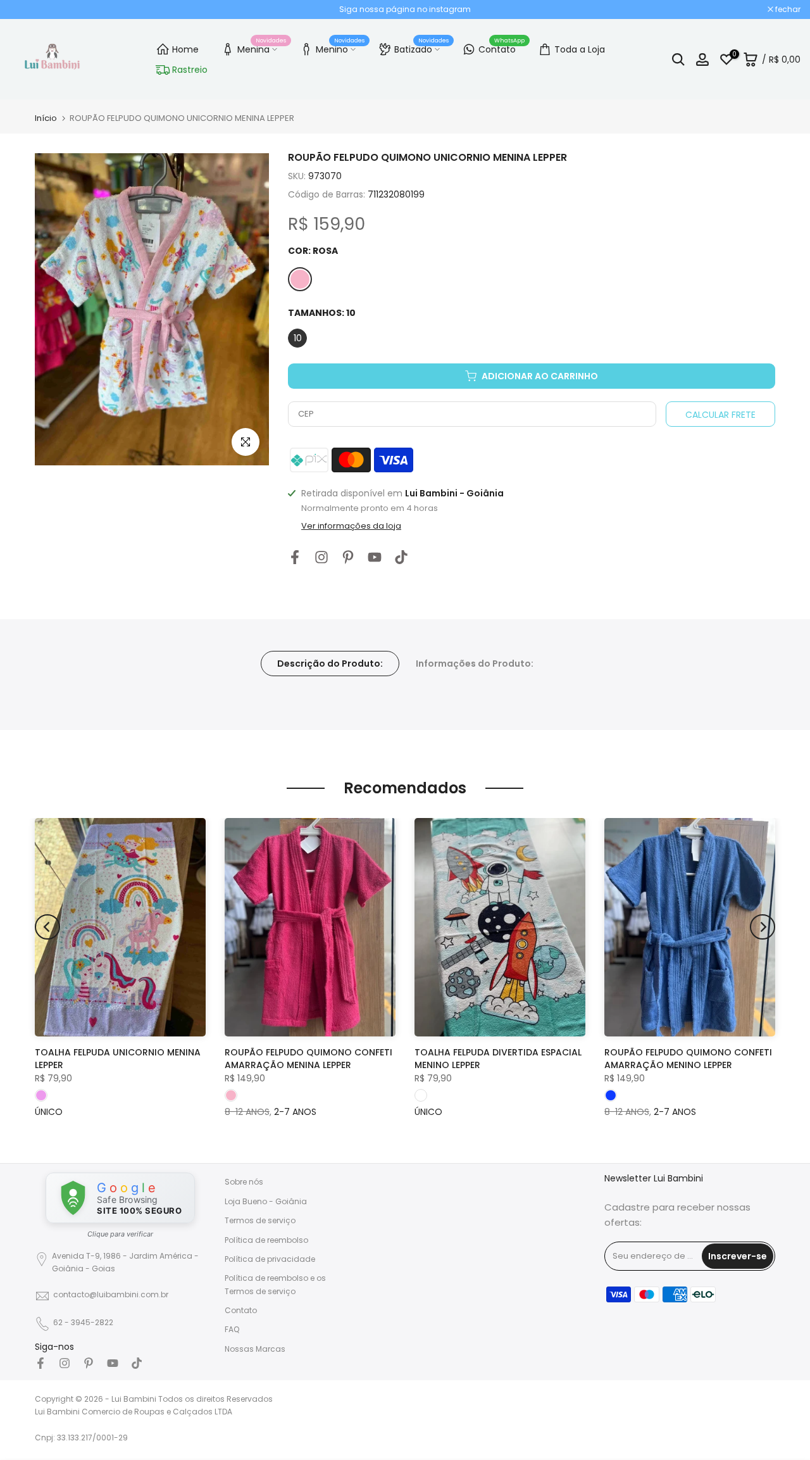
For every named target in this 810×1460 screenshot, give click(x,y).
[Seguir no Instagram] (321, 557)
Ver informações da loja (351, 526)
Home (185, 49)
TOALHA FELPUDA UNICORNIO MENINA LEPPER (118, 1058)
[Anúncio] (405, 9)
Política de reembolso (266, 1240)
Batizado (421, 47)
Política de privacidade (270, 1259)
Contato (501, 47)
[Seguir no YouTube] (375, 557)
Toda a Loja (579, 49)
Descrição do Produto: (330, 663)
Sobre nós (244, 1181)
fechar (28, 9)
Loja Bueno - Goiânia (266, 1201)
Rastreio (190, 69)
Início (46, 118)
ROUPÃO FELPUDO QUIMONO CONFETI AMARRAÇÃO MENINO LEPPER (688, 1058)
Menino (340, 47)
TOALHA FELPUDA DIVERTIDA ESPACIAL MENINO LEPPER (498, 1058)
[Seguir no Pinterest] (348, 557)
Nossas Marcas (255, 1349)
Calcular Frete (720, 414)
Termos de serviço (260, 1220)
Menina (262, 47)
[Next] (762, 927)
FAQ (232, 1329)
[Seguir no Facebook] (295, 557)
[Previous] (47, 927)
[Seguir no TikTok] (401, 557)
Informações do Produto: (474, 663)
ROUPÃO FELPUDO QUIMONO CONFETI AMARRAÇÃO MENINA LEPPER (308, 1058)
